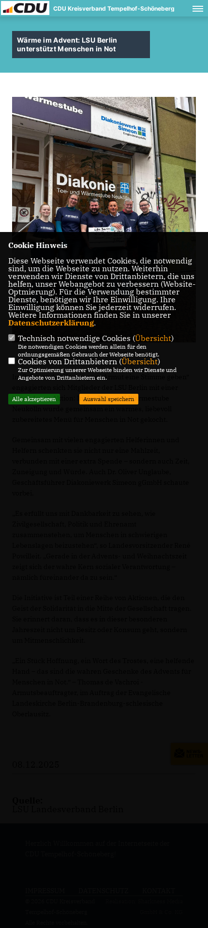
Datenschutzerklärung (51, 322)
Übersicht (153, 338)
